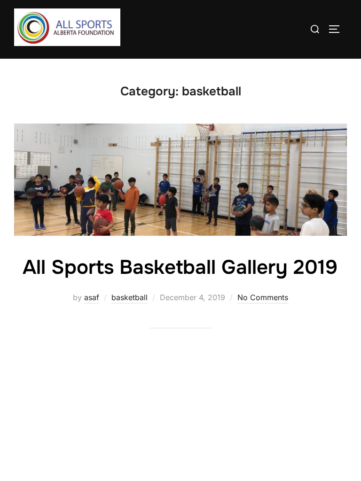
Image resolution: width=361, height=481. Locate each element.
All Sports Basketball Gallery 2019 (180, 267)
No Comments (262, 297)
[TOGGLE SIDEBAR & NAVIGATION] (337, 29)
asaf (91, 297)
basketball (129, 297)
